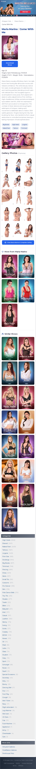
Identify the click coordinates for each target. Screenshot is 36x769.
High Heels (6, 540)
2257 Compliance (9, 763)
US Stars (5, 717)
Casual (4, 615)
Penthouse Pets (8, 753)
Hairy (4, 658)
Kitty (4, 681)
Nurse (4, 668)
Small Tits (5, 579)
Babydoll (5, 609)
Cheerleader (6, 733)
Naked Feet (6, 547)
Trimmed (5, 566)
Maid (4, 645)
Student (5, 655)
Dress (4, 573)
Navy (4, 704)
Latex (4, 648)
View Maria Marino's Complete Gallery (19, 242)
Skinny (4, 622)
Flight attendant (8, 707)
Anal (3, 612)
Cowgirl (5, 697)
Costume (5, 583)
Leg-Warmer (6, 710)
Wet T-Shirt (6, 701)
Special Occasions (8, 674)
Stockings (5, 560)
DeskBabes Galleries (9, 750)
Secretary (5, 678)
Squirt (4, 671)
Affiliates (20, 765)
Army (4, 730)
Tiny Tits (5, 596)
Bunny (4, 684)
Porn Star (5, 556)
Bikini (4, 606)
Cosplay (5, 632)
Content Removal (27, 763)
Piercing (5, 569)
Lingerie (5, 553)
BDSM (4, 635)
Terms (14, 765)
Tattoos (5, 550)
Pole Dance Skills (8, 592)
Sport (4, 661)
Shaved (5, 543)
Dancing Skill (6, 687)
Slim (3, 589)
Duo (3, 691)
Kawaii (4, 638)
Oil (3, 642)
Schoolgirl (5, 665)
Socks (4, 628)
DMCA (18, 763)
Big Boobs (6, 563)
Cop (3, 720)
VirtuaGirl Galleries (8, 747)
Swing (4, 625)
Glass (4, 651)
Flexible (5, 599)
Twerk (4, 602)
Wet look (5, 714)
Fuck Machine (7, 724)
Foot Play (5, 694)
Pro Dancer (6, 586)
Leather (5, 619)
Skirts (4, 576)
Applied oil (6, 727)
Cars (3, 737)
